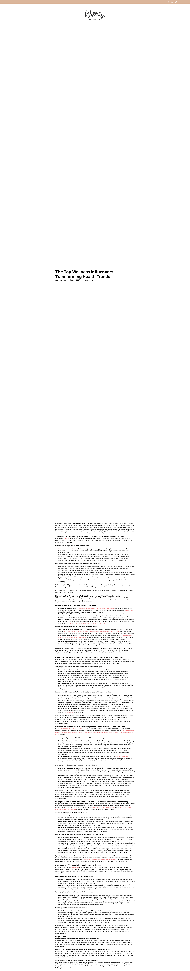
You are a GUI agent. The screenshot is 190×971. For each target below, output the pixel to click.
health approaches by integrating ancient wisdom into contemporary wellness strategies (91, 631)
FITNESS (100, 27)
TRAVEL (121, 27)
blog (63, 531)
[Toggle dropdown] (134, 27)
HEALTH (78, 27)
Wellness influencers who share (68, 549)
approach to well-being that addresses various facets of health (88, 623)
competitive (69, 712)
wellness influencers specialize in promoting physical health (95, 608)
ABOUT (67, 27)
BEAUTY (89, 27)
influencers (75, 867)
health (67, 538)
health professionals (121, 756)
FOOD (110, 27)
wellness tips (129, 610)
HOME (56, 27)
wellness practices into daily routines (102, 807)
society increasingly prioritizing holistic (70, 729)
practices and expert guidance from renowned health (99, 859)
